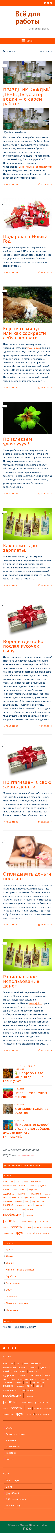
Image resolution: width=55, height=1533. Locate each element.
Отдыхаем (11, 1296)
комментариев (16, 1499)
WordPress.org (13, 1505)
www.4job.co (33, 347)
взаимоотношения (9, 1186)
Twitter (10, 1459)
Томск (18, 1182)
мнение (6, 1197)
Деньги (9, 1256)
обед (27, 1201)
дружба (7, 1189)
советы (16, 1226)
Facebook (11, 1452)
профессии (12, 1214)
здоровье (8, 1193)
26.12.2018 (46, 272)
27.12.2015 (46, 493)
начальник (7, 1201)
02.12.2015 (46, 585)
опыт (29, 1204)
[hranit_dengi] (27, 852)
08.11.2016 (46, 387)
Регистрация (12, 1480)
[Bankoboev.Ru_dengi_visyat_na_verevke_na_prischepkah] (27, 524)
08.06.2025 (19, 1121)
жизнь (23, 1189)
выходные (33, 1186)
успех (38, 1233)
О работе (11, 1276)
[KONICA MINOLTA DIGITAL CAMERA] (27, 418)
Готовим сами (13, 1446)
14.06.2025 (19, 1089)
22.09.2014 (46, 1050)
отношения (9, 1209)
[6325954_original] (27, 73)
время (21, 1185)
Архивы (7, 1326)
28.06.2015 (46, 822)
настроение (44, 1197)
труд (19, 1232)
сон (29, 1227)
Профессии (12, 1309)
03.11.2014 (46, 925)
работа (10, 1220)
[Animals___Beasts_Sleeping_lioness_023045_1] (27, 305)
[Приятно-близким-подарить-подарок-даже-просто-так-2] (27, 214)
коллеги (23, 1193)
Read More (12, 184)
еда (15, 1189)
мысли (33, 1197)
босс (26, 1182)
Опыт (9, 1289)
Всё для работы (27, 17)
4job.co (9, 1249)
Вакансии (11, 1440)
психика (29, 1215)
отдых (38, 1204)
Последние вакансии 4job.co (24, 1165)
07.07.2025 (19, 1069)
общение (8, 1205)
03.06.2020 (46, 184)
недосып (18, 1201)
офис (30, 1209)
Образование (13, 1283)
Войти (9, 1486)
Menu (30, 41)
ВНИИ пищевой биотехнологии (35, 166)
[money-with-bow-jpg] (27, 617)
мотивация (23, 1197)
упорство (30, 1233)
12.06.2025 (19, 1105)
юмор (46, 1233)
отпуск (22, 1209)
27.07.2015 (46, 726)
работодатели (41, 1221)
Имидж (10, 1262)
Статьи (9, 1427)
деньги (44, 1185)
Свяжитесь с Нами (15, 1434)
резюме (5, 1227)
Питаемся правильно (17, 1303)
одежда (20, 1205)
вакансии (36, 1181)
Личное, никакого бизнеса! (20, 1269)
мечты (47, 1194)
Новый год (8, 1181)
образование (38, 1201)
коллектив (36, 1193)
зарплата (33, 1190)
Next (31, 1066)
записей (12, 1492)
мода (14, 1198)
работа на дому (27, 1221)
